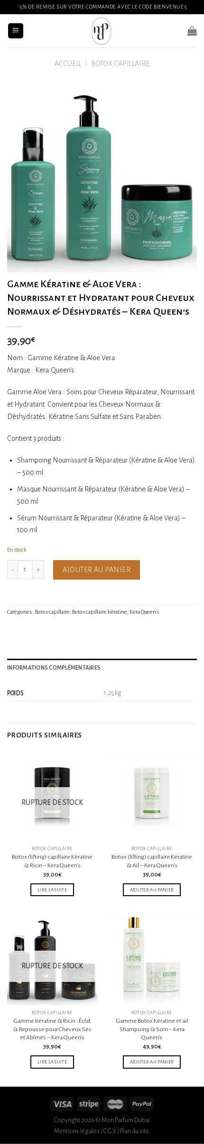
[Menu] (16, 31)
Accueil (68, 63)
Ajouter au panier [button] (152, 889)
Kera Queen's (144, 612)
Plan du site (134, 1131)
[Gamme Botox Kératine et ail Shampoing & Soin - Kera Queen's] (152, 960)
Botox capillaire (120, 63)
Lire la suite (52, 889)
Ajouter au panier (96, 569)
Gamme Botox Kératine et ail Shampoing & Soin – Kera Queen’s (152, 1029)
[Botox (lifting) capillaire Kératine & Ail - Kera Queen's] (152, 796)
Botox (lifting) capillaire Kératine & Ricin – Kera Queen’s (52, 861)
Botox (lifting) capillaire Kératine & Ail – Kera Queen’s (151, 861)
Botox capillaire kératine (99, 612)
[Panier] (192, 30)
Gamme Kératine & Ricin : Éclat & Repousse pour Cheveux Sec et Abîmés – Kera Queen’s (52, 1029)
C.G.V (109, 1131)
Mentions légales (77, 1131)
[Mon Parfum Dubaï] (102, 30)
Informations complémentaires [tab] (54, 668)
